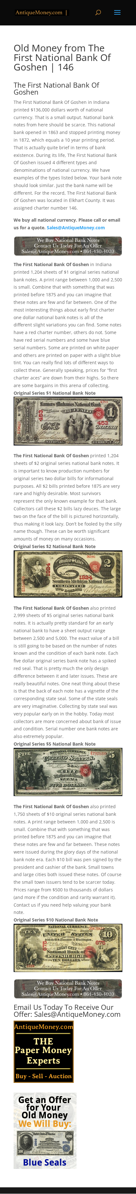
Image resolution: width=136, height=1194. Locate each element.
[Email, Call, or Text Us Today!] (68, 246)
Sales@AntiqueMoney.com (76, 228)
